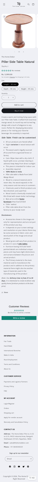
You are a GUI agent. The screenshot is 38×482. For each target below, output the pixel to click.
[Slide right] (23, 52)
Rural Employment (10, 360)
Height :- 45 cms (27, 89)
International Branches (12, 351)
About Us (7, 369)
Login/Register (9, 404)
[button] (4, 4)
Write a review (19, 318)
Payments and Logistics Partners (16, 382)
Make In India (9, 355)
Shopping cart (9, 413)
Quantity (5, 93)
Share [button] (6, 292)
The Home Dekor (24, 476)
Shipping (12, 77)
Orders (6, 408)
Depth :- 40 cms (10, 89)
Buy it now (19, 111)
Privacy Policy (9, 386)
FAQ (5, 391)
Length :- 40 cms (10, 84)
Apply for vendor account (13, 417)
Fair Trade (7, 341)
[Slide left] (14, 52)
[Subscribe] (30, 458)
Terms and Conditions (12, 364)
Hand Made (8, 346)
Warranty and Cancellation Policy (16, 422)
